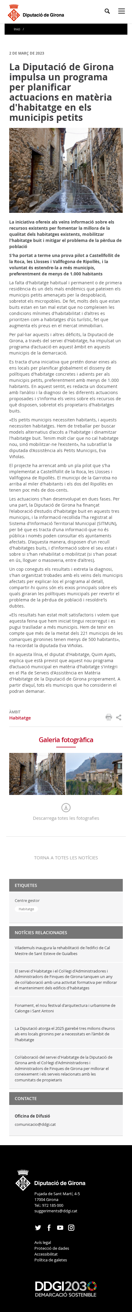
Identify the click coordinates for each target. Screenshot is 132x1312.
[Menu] (123, 12)
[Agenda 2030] (66, 1288)
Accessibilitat (46, 1254)
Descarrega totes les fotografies (66, 818)
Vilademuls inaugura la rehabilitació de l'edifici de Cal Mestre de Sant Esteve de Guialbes (62, 950)
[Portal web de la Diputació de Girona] (50, 1178)
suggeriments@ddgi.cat (55, 1211)
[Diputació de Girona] (37, 12)
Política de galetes (50, 1260)
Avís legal (42, 1242)
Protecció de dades (51, 1248)
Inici (17, 29)
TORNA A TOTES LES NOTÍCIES (66, 857)
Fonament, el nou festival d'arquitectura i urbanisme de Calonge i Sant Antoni (65, 1008)
